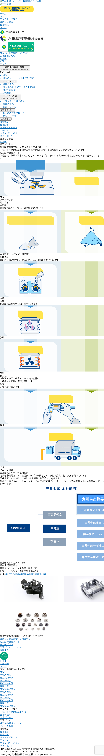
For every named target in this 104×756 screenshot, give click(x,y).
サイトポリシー (7, 136)
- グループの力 (8, 116)
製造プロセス (7, 110)
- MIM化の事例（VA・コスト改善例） (19, 87)
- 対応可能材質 (8, 90)
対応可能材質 (6, 683)
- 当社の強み (7, 84)
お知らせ (4, 61)
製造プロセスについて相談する (15, 639)
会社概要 (5, 119)
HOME (3, 58)
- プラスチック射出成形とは (14, 101)
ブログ (3, 64)
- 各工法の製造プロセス (12, 113)
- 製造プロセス (8, 107)
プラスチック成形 (10, 97)
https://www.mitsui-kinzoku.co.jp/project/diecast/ (25, 574)
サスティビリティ (8, 127)
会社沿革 (4, 125)
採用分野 (4, 686)
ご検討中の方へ (8, 81)
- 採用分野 (6, 93)
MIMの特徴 (5, 680)
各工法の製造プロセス (11, 642)
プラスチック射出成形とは (13, 712)
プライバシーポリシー (11, 133)
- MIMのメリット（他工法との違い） (19, 78)
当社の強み (5, 675)
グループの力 (6, 644)
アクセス (4, 130)
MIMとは (4, 672)
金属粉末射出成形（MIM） (15, 68)
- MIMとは (6, 75)
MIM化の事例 (6, 678)
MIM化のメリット (8, 689)
